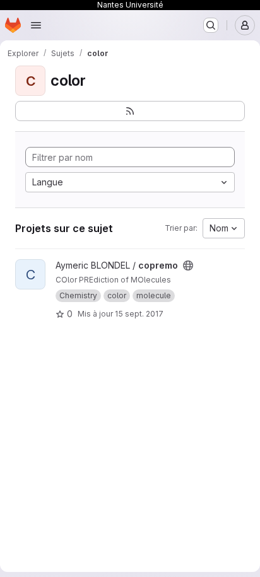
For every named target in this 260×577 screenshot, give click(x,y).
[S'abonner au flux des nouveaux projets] (130, 111)
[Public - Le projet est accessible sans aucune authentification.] (188, 265)
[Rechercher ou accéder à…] (210, 25)
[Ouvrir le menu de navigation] (36, 25)
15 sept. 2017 (139, 313)
